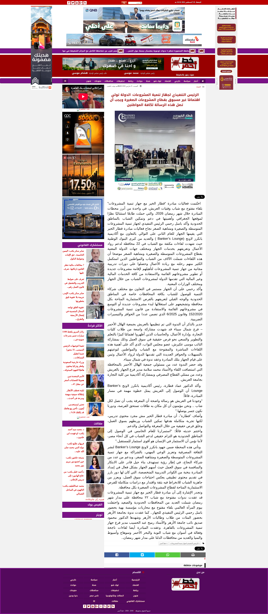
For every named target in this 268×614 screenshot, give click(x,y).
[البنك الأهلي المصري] (134, 26)
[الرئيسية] (202, 81)
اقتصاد (198, 87)
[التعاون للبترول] (83, 133)
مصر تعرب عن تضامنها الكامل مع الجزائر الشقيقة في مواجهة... (109, 51)
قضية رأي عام (97, 499)
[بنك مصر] (226, 89)
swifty (88, 499)
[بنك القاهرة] (83, 110)
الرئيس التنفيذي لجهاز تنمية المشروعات (184, 543)
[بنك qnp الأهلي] (134, 13)
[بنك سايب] (83, 175)
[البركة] (134, 40)
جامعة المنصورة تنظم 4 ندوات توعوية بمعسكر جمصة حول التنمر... (180, 51)
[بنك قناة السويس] (83, 218)
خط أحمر (163, 543)
